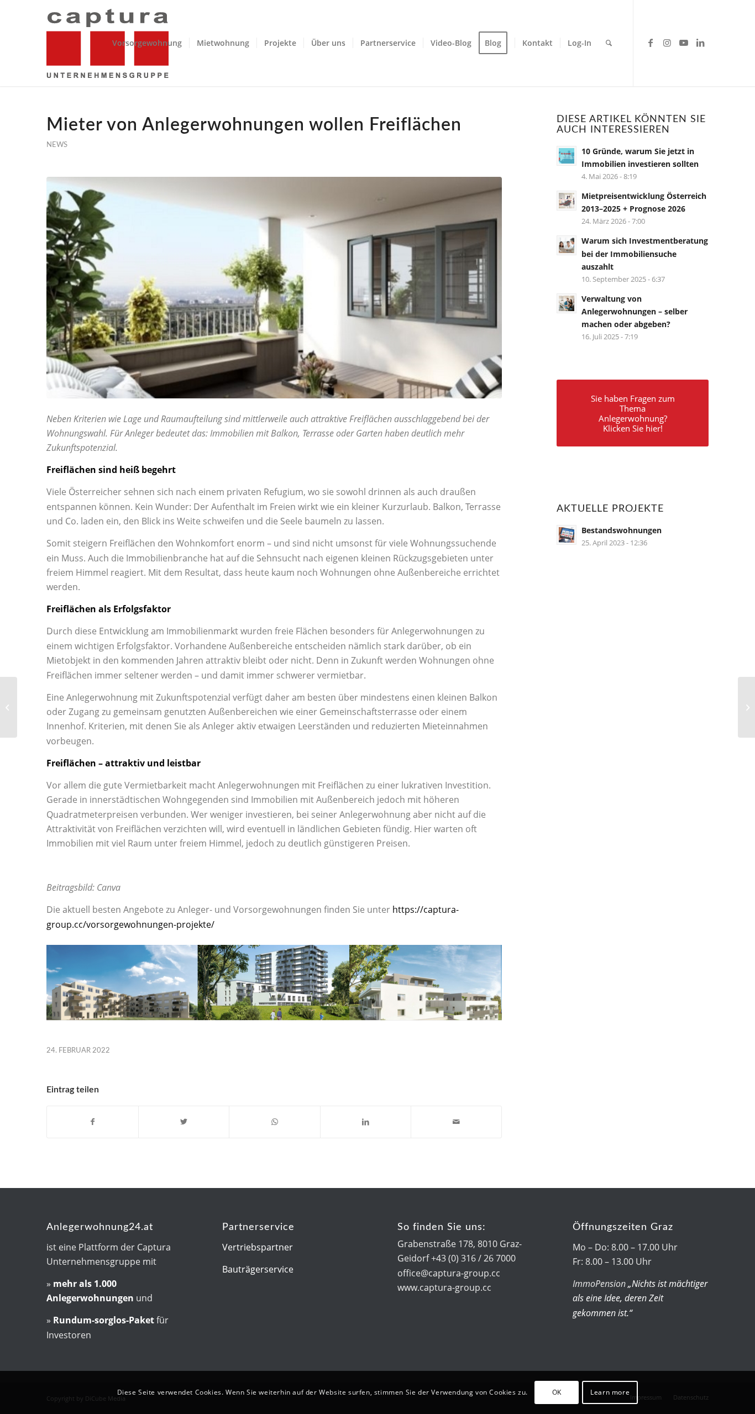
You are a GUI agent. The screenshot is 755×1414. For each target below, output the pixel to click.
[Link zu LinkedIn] (700, 42)
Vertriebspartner (257, 1247)
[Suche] (609, 43)
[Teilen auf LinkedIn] (366, 1121)
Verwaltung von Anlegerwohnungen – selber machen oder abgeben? (634, 311)
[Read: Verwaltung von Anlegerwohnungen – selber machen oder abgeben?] (566, 303)
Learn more (610, 1392)
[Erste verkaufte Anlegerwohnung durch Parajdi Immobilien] (746, 707)
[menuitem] (147, 43)
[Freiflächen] (274, 287)
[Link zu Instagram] (667, 42)
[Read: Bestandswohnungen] (566, 535)
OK (557, 1392)
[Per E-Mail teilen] (456, 1121)
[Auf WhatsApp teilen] (274, 1121)
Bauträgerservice (257, 1269)
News (56, 144)
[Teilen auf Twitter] (184, 1121)
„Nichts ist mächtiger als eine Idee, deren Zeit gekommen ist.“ (640, 1298)
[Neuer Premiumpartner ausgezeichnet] (8, 707)
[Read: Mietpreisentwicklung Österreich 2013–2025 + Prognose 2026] (566, 201)
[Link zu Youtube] (683, 42)
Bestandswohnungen (621, 530)
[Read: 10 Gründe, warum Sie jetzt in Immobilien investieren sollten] (566, 156)
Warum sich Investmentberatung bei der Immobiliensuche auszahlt (644, 253)
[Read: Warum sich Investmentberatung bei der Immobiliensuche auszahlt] (566, 245)
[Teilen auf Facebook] (92, 1121)
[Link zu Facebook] (650, 42)
